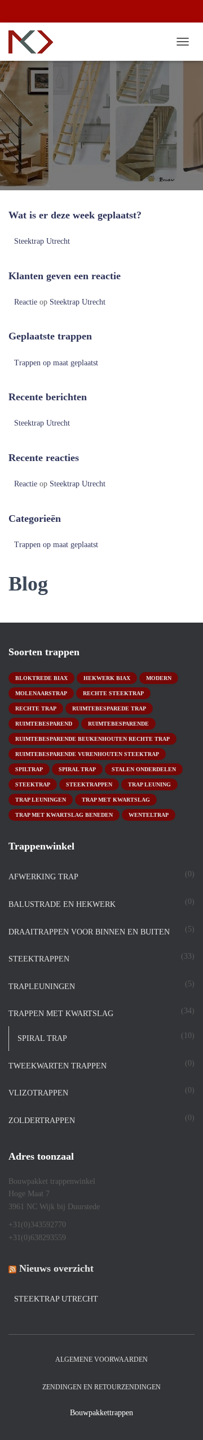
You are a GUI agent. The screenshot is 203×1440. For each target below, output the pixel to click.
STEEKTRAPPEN (38, 959)
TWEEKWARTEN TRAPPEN (57, 1066)
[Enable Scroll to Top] (180, 1417)
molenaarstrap (41, 693)
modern (158, 678)
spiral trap (42, 1038)
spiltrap (29, 769)
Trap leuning (149, 784)
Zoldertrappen (41, 1120)
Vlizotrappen (38, 1093)
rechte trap (35, 708)
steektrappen (89, 784)
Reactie (25, 302)
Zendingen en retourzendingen (101, 1387)
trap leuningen (40, 800)
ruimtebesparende (118, 724)
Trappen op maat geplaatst (56, 363)
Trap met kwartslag (116, 800)
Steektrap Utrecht (42, 241)
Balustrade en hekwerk (62, 904)
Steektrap (32, 784)
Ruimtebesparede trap (109, 708)
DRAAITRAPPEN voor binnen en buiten (89, 932)
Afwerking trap (43, 877)
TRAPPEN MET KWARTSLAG (60, 1013)
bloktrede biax (41, 678)
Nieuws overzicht (56, 1268)
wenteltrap (149, 815)
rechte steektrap (113, 693)
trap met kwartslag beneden (64, 815)
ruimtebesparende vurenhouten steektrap (87, 754)
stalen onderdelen (144, 769)
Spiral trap (77, 769)
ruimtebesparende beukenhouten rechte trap (92, 739)
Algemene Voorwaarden (101, 1359)
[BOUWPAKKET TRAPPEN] (34, 41)
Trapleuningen (41, 986)
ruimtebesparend (43, 724)
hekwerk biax (106, 678)
